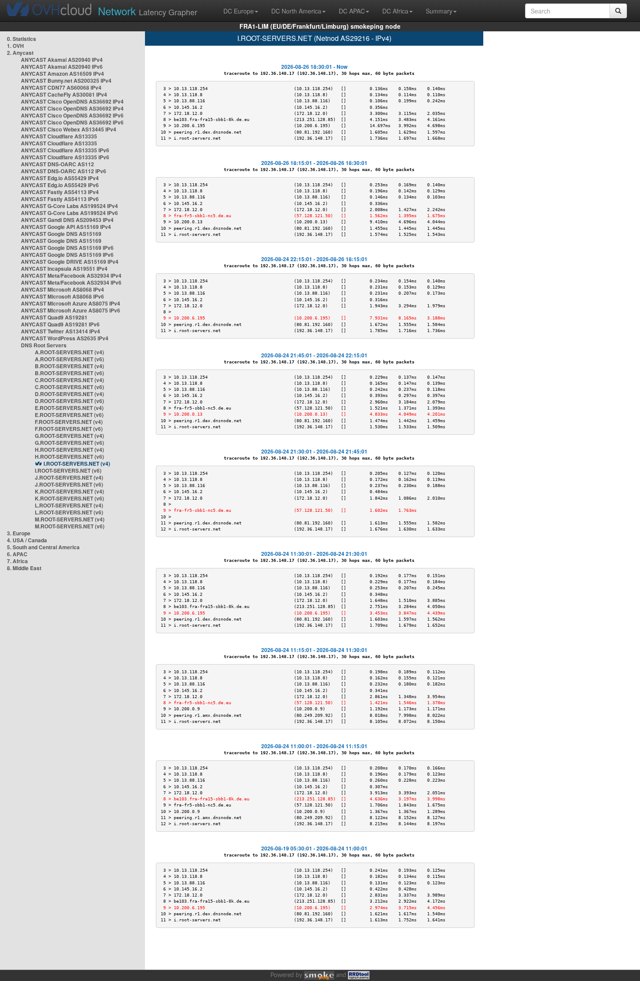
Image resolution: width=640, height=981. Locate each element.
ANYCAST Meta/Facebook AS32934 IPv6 (71, 282)
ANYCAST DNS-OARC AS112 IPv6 (63, 171)
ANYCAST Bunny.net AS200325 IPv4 (66, 80)
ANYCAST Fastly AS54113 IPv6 (60, 199)
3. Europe (18, 533)
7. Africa (17, 561)
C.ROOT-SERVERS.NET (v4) (69, 380)
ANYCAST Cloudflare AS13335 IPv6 (65, 150)
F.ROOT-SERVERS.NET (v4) (69, 422)
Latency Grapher (147, 10)
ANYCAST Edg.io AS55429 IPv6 (60, 185)
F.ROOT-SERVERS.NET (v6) (69, 429)
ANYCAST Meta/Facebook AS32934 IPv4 (71, 275)
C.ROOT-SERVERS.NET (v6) (69, 387)
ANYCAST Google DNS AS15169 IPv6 (67, 248)
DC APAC (352, 11)
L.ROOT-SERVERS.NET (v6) (69, 512)
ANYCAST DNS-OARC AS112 (57, 164)
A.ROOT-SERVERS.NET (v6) (69, 359)
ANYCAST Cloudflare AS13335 (59, 136)
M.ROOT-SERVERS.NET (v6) (69, 526)
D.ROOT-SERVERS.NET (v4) (69, 394)
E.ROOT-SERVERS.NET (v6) (69, 415)
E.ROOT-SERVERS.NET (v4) (69, 408)
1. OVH (15, 46)
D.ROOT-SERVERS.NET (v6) (69, 401)
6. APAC (17, 554)
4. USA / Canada (27, 540)
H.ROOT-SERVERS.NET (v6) (69, 456)
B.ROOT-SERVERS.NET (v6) (69, 373)
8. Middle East (24, 568)
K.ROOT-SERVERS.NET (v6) (69, 498)
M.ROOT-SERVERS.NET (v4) (69, 519)
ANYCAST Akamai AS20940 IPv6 (62, 67)
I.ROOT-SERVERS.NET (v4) (77, 463)
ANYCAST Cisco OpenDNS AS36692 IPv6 (72, 115)
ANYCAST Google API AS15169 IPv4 (66, 227)
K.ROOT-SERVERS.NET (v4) (69, 491)
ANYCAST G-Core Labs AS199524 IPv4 (69, 206)
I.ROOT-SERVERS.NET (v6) (68, 470)
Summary (439, 11)
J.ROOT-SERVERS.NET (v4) (69, 477)
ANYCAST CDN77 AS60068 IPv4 (61, 87)
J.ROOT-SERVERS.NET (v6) (69, 484)
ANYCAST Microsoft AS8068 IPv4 (62, 289)
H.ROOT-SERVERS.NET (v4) (69, 450)
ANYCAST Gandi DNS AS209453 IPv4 (67, 220)
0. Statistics (21, 39)
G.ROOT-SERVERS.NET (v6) (69, 443)
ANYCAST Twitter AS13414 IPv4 (60, 331)
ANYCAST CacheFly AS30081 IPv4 (64, 94)
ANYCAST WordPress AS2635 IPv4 (64, 338)
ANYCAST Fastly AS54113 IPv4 (60, 192)
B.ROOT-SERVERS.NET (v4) (69, 366)
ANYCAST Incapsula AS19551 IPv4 (64, 268)
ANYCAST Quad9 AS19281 (54, 317)
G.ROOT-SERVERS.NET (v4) (69, 436)
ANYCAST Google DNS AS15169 (61, 234)
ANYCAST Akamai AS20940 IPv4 (62, 60)
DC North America (296, 11)
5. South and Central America (43, 547)
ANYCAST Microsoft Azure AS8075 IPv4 (70, 303)
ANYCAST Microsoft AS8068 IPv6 (62, 296)
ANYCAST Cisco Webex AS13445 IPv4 (68, 129)
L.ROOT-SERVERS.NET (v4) (69, 505)
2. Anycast (20, 53)
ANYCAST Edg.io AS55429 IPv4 (60, 178)
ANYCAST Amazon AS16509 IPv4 (62, 73)
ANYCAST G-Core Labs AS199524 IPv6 (69, 213)
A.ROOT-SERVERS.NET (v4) (69, 352)
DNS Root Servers (44, 345)
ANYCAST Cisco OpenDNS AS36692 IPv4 (72, 101)
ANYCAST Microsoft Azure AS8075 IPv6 (70, 310)
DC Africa (395, 11)
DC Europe (238, 11)
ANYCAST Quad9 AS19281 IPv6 (60, 324)
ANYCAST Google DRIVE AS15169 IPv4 (69, 261)
